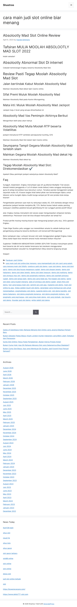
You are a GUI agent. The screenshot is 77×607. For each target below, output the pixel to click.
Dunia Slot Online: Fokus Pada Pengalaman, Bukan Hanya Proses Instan (32, 342)
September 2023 (10, 480)
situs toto (7, 543)
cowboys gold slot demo (37, 266)
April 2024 (7, 457)
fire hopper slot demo (57, 279)
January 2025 (8, 426)
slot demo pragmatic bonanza (29, 294)
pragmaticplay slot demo (25, 291)
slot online (7, 564)
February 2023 (9, 504)
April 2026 (7, 375)
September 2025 (10, 399)
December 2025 (9, 388)
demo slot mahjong (59, 273)
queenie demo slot (43, 291)
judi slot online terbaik (12, 579)
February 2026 (9, 381)
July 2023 (7, 487)
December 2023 (9, 470)
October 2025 (8, 395)
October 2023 (8, 477)
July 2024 (7, 446)
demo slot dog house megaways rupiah (24, 270)
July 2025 (7, 405)
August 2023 (8, 484)
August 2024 (8, 443)
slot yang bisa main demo (35, 297)
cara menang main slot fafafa (15, 266)
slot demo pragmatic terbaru (53, 294)
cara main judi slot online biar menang (21, 263)
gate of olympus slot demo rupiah (42, 282)
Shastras (8, 5)
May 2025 (7, 412)
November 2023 (9, 474)
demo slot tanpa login (17, 279)
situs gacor (7, 548)
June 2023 (7, 491)
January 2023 (8, 508)
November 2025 (9, 392)
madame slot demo (55, 285)
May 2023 (7, 494)
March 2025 (8, 419)
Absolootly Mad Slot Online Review (31, 35)
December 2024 (9, 429)
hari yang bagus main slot (19, 285)
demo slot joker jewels (21, 273)
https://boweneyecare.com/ (14, 589)
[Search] (36, 312)
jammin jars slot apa (38, 285)
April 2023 (7, 498)
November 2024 (9, 433)
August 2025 (8, 402)
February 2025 (9, 422)
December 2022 (9, 511)
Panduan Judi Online (14, 260)
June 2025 (7, 409)
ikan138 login (8, 528)
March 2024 (8, 460)
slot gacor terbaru (10, 553)
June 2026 (7, 371)
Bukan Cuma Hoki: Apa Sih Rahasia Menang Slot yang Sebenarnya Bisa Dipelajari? (36, 345)
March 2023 (8, 501)
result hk (6, 538)
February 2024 (9, 463)
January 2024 (8, 467)
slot (4, 584)
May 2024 (7, 453)
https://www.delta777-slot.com (15, 594)
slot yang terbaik (53, 297)
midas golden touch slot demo (27, 288)
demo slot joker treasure (40, 273)
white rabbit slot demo (40, 300)
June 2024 (7, 450)
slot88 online (8, 558)
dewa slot (7, 574)
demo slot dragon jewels (51, 270)
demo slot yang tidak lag (37, 279)
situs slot (6, 533)
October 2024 (8, 436)
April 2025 (7, 416)
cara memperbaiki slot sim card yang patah (54, 263)
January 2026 (8, 385)
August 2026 (8, 368)
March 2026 (8, 378)
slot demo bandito (59, 291)
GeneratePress (49, 604)
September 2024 (10, 440)
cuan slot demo (54, 266)
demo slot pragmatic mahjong (33, 276)
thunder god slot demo (21, 300)
